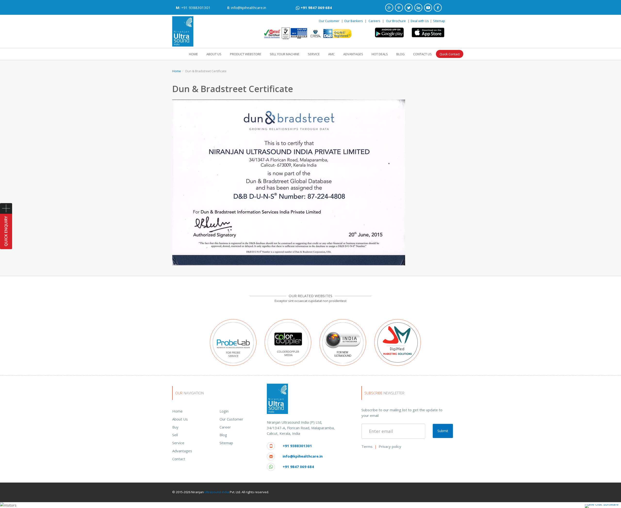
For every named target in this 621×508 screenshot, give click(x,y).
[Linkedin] (418, 8)
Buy (175, 427)
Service (178, 442)
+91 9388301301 (196, 7)
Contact (178, 458)
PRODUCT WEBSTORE (245, 54)
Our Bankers (353, 21)
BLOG (400, 54)
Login (224, 411)
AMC (331, 54)
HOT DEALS (380, 54)
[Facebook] (438, 8)
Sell (175, 434)
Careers (374, 21)
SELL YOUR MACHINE (284, 54)
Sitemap (439, 21)
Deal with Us (420, 21)
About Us (180, 419)
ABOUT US (213, 54)
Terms (367, 446)
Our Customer (329, 21)
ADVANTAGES (353, 54)
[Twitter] (409, 8)
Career (225, 427)
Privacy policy (390, 446)
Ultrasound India (216, 492)
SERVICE (314, 54)
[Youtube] (428, 8)
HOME (193, 54)
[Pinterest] (399, 8)
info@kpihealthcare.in (248, 7)
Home (176, 71)
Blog (223, 434)
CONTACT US (422, 54)
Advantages (182, 450)
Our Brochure (396, 21)
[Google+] (389, 8)
